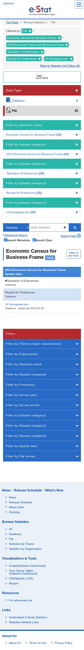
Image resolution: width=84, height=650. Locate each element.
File (11, 538)
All (10, 529)
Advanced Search (16, 235)
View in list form (74, 254)
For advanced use (20, 600)
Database (15, 534)
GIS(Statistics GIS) (21, 578)
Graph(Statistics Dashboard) (27, 565)
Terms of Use (37, 642)
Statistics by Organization (25, 548)
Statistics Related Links (24, 622)
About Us (15, 642)
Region (13, 583)
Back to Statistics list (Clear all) (60, 65)
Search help (69, 236)
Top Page (12, 22)
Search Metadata (18, 240)
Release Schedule (20, 502)
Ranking (14, 512)
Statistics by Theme (21, 543)
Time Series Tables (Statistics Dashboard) (23, 572)
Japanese (8, 3)
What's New (16, 507)
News (12, 497)
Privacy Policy (63, 642)
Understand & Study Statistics (28, 617)
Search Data (43, 240)
